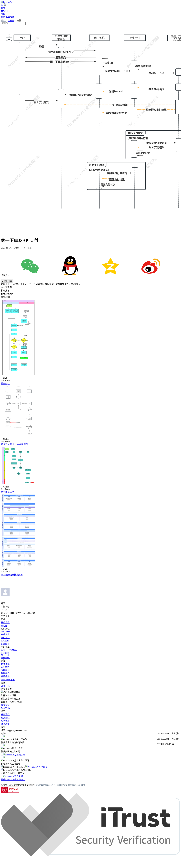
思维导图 (5, 622)
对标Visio (5, 708)
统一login (5, 383)
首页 (3, 20)
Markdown (5, 631)
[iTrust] (90, 856)
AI (2, 5)
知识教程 (5, 667)
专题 (3, 14)
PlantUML (5, 657)
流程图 (11, 20)
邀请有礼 (5, 686)
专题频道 (5, 670)
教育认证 (5, 705)
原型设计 (5, 637)
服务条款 (5, 721)
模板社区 (5, 11)
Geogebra (5, 653)
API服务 (5, 641)
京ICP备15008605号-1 (45, 785)
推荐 (3, 8)
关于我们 (5, 714)
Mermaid (5, 655)
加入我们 (5, 718)
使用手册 (5, 676)
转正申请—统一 (8, 492)
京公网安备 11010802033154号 (71, 785)
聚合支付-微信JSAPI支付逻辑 (14, 444)
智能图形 (5, 644)
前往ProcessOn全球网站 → (13, 779)
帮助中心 (5, 673)
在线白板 (5, 634)
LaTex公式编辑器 (9, 650)
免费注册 (10, 17)
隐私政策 (5, 724)
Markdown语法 (8, 679)
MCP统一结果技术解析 (12, 575)
